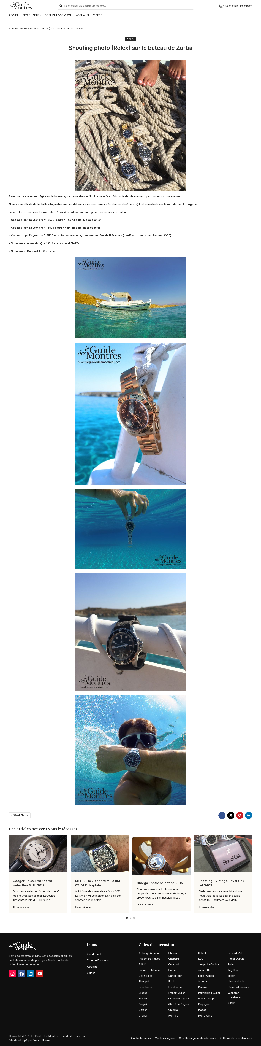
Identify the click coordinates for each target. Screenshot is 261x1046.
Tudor (231, 975)
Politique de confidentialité (236, 1038)
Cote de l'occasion (98, 960)
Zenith (231, 1002)
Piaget (202, 1010)
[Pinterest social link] (239, 815)
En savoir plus (21, 906)
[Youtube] (39, 973)
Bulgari (143, 1004)
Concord (173, 964)
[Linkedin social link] (248, 815)
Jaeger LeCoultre (208, 964)
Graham (173, 1010)
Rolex (23, 28)
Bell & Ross (146, 975)
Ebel (171, 981)
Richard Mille (235, 953)
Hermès (173, 1015)
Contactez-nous (141, 1038)
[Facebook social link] (221, 815)
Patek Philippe (206, 998)
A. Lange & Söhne (149, 953)
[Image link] (22, 946)
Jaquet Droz (205, 970)
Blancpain (144, 981)
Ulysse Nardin (236, 981)
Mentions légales (165, 1038)
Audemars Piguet (149, 958)
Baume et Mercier (150, 970)
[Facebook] (21, 973)
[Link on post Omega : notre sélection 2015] (161, 856)
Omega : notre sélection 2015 (160, 883)
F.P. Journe (175, 987)
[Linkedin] (30, 973)
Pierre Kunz (205, 1015)
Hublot (202, 953)
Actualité (92, 966)
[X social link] (230, 815)
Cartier (143, 1010)
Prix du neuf (94, 954)
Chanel (143, 1015)
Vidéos (91, 973)
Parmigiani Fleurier (209, 992)
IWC (200, 958)
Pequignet (204, 1004)
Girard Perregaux (178, 998)
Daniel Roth (175, 975)
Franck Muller (176, 992)
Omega (202, 981)
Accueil (13, 28)
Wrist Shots (20, 815)
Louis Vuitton (206, 975)
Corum (172, 970)
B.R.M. (143, 964)
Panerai (202, 987)
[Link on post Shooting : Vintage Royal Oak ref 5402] (223, 853)
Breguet (143, 992)
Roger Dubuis (236, 958)
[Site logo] (20, 5)
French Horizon (42, 1040)
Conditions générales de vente (197, 1038)
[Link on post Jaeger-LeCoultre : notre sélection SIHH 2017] (38, 853)
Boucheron (145, 987)
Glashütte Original (178, 1004)
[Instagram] (12, 973)
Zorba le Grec (103, 196)
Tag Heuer (234, 970)
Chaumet (173, 953)
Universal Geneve (238, 987)
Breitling (143, 998)
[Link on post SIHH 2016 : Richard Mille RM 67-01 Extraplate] (100, 853)
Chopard (173, 958)
